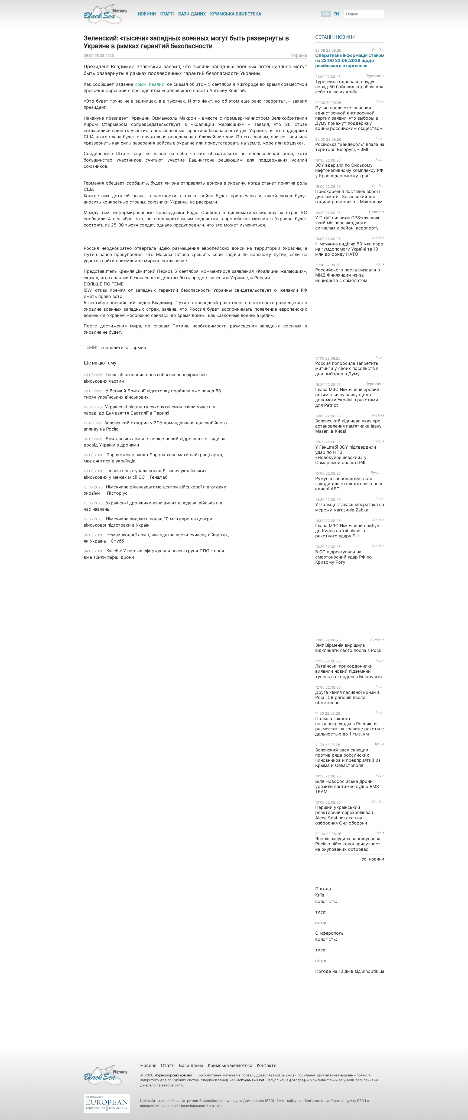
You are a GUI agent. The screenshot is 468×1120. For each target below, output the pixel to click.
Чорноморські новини (173, 1075)
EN (336, 14)
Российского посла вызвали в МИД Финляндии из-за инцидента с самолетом (347, 275)
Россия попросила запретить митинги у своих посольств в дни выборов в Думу (347, 368)
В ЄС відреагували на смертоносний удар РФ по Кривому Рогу (343, 557)
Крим (379, 744)
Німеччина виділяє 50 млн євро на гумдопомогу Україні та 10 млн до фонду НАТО (349, 249)
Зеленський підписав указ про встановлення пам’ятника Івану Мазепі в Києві (348, 426)
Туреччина (375, 76)
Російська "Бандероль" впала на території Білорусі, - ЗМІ (349, 147)
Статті (167, 14)
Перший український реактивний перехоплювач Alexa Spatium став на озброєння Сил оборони (344, 815)
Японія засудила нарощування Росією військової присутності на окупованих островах (348, 844)
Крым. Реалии (149, 84)
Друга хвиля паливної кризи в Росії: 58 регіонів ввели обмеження (347, 697)
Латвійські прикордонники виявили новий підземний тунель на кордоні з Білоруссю (348, 671)
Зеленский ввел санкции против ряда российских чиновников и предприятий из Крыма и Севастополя (348, 757)
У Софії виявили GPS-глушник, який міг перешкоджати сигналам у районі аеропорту (348, 223)
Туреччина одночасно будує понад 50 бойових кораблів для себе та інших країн (349, 86)
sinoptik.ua (373, 971)
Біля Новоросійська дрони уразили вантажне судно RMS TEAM (347, 786)
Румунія (377, 473)
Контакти (267, 1065)
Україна (299, 55)
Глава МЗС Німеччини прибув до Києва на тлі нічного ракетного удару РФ (347, 530)
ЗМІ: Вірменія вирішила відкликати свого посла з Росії (348, 647)
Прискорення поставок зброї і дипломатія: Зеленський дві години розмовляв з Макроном (348, 196)
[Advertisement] (272, 445)
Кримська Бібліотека (235, 14)
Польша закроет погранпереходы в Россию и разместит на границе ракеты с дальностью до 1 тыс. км (349, 726)
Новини (147, 14)
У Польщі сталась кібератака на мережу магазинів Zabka (349, 507)
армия (139, 347)
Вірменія (376, 639)
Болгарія (376, 212)
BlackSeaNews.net (249, 1080)
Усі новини (373, 859)
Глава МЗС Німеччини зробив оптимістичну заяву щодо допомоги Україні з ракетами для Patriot (347, 397)
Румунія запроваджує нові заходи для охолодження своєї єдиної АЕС (348, 483)
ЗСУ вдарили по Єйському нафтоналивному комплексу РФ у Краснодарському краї (349, 170)
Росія (379, 102)
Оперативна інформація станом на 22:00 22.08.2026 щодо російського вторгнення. (349, 60)
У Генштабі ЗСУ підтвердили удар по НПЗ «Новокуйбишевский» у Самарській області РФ (345, 454)
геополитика (114, 347)
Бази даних (192, 14)
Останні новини (335, 37)
